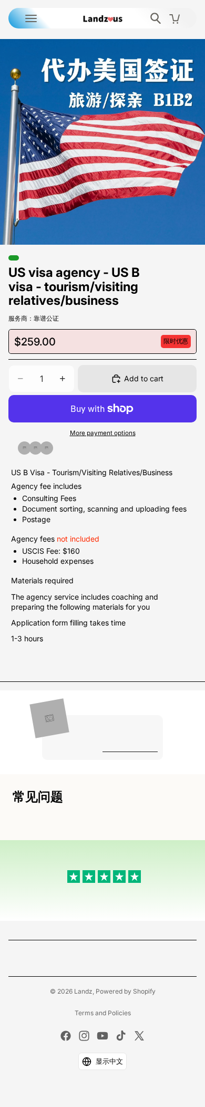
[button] (102, 1061)
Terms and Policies (103, 1013)
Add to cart (143, 378)
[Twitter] (139, 1035)
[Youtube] (102, 1035)
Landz (83, 991)
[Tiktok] (121, 1035)
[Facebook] (65, 1035)
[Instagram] (84, 1035)
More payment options (103, 433)
